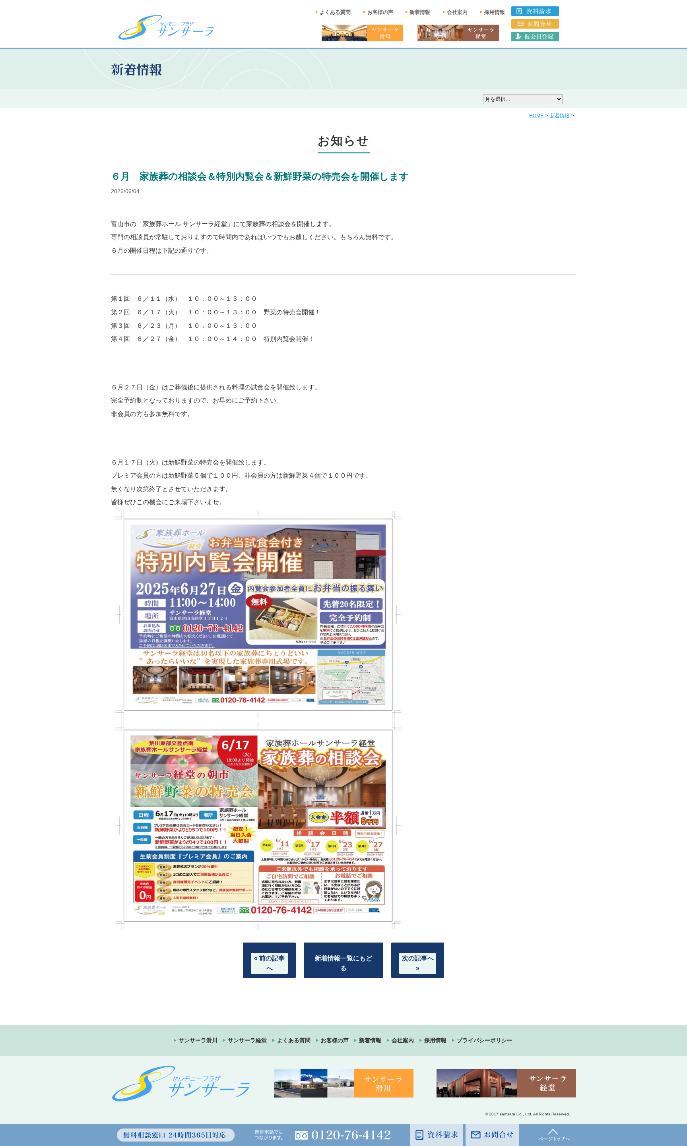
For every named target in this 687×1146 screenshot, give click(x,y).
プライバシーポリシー (484, 1040)
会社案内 (457, 12)
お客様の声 (380, 12)
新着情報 (419, 12)
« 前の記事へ (269, 963)
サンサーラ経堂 (247, 1040)
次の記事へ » (418, 963)
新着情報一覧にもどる (343, 963)
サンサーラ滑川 (198, 1040)
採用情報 (494, 12)
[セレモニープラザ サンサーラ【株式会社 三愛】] (166, 27)
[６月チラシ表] (258, 713)
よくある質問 (335, 12)
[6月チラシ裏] (258, 924)
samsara (507, 1114)
